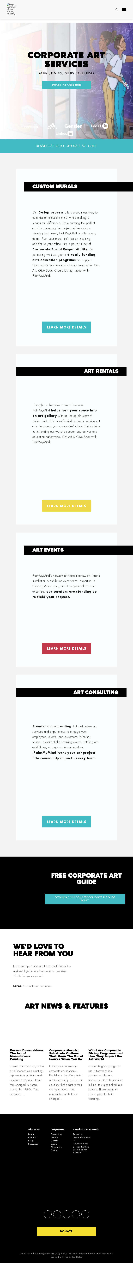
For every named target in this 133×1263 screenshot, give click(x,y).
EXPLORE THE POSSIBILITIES (66, 84)
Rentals (54, 1137)
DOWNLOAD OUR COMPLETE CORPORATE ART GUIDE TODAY (85, 899)
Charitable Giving (56, 1148)
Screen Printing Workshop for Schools (81, 1149)
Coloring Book (80, 1143)
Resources (78, 1134)
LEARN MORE (66, 327)
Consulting (56, 1134)
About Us (34, 1129)
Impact (31, 1134)
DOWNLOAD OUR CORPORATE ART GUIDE (66, 146)
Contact (32, 1137)
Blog (30, 1140)
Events (54, 1144)
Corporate (58, 1129)
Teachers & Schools (86, 1129)
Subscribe (33, 1144)
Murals (54, 1140)
